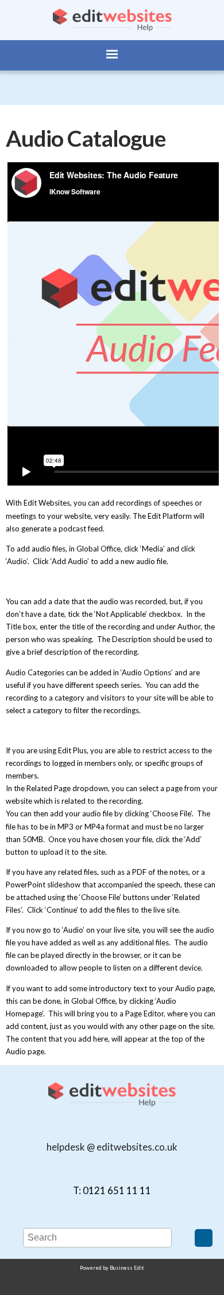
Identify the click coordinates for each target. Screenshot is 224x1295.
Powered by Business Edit (112, 1268)
